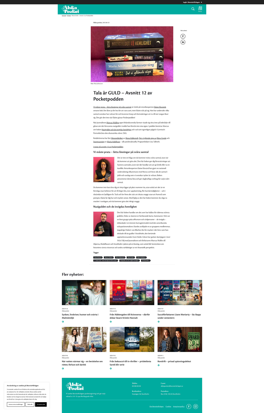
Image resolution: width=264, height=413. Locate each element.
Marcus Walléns (113, 122)
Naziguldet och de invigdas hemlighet (116, 129)
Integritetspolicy (178, 406)
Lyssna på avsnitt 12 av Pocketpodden (108, 147)
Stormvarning (98, 141)
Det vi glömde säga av (147, 138)
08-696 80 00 (136, 386)
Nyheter (69, 15)
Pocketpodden (145, 260)
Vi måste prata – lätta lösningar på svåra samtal (112, 107)
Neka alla (29, 404)
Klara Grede (161, 138)
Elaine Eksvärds (160, 107)
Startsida (64, 15)
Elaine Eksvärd (97, 257)
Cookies (168, 406)
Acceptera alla (41, 404)
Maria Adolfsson (113, 141)
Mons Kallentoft (132, 138)
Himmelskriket (117, 138)
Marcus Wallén (108, 257)
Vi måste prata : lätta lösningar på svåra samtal (105, 260)
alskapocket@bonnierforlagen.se (172, 386)
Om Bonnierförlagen (157, 406)
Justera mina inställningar (16, 404)
